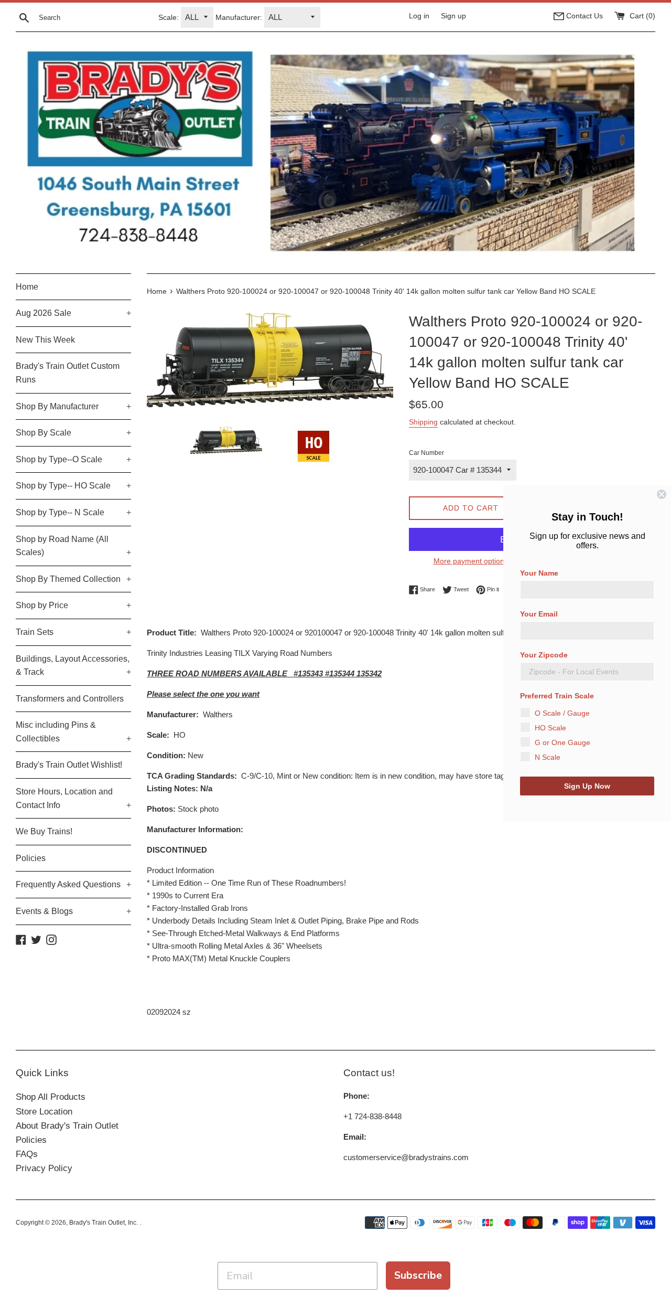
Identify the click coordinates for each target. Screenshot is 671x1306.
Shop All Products (50, 1097)
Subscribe (418, 1275)
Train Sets (73, 632)
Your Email (539, 614)
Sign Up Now (587, 786)
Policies (31, 858)
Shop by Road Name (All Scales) (73, 546)
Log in (419, 16)
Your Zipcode (544, 655)
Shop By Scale (73, 432)
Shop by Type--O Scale (73, 459)
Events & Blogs (73, 911)
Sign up (453, 16)
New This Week (45, 339)
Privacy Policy (44, 1168)
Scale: (168, 18)
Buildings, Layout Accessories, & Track (73, 665)
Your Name (539, 573)
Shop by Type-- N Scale (73, 512)
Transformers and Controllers (70, 698)
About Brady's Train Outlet (67, 1126)
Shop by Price (73, 605)
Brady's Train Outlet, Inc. (104, 1222)
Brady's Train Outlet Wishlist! (69, 764)
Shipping (423, 422)
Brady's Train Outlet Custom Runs (68, 373)
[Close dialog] (661, 494)
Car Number (426, 452)
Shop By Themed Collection (73, 579)
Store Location (44, 1112)
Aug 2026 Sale (73, 313)
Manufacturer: (238, 18)
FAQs (27, 1154)
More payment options (471, 561)
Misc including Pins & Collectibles (73, 731)
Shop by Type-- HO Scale (73, 485)
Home (27, 286)
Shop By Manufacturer (73, 406)
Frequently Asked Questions (73, 884)
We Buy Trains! (44, 831)
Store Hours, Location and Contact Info (73, 798)
